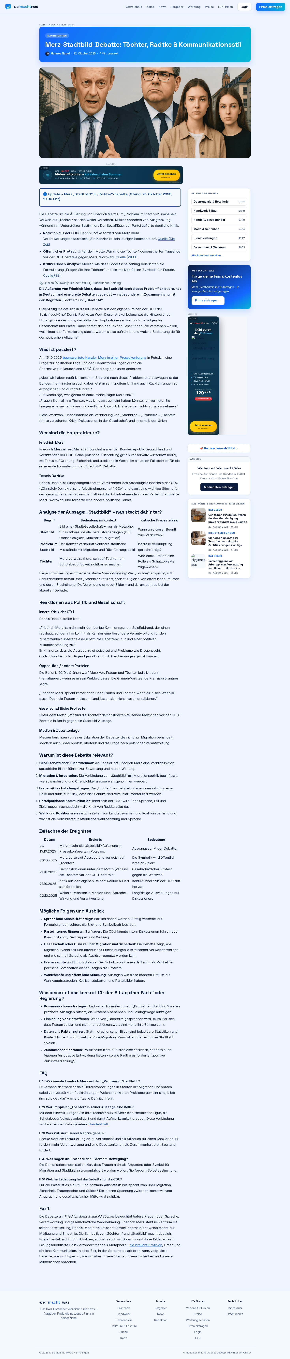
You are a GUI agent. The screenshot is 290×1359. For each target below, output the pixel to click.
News (162, 6)
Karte (150, 6)
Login (244, 6)
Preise (209, 6)
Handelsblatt (98, 1124)
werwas (54, 1302)
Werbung (194, 6)
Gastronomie (124, 1320)
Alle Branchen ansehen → (207, 255)
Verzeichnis (133, 6)
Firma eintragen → (208, 300)
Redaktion (160, 1320)
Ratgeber (177, 6)
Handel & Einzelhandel (219, 219)
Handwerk (123, 1314)
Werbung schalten (198, 1320)
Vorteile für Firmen (198, 1308)
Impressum (235, 1308)
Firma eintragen (270, 6)
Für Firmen (225, 6)
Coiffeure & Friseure (124, 1326)
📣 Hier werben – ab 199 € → (219, 448)
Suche (124, 1332)
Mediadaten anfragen (219, 487)
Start (42, 24)
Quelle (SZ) (52, 275)
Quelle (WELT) (127, 257)
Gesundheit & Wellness (219, 247)
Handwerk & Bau (219, 210)
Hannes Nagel (60, 53)
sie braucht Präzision (146, 1245)
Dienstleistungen (219, 238)
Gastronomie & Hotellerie (219, 201)
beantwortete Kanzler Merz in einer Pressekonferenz (104, 357)
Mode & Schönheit (219, 229)
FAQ (198, 1338)
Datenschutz (235, 1314)
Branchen (124, 1308)
